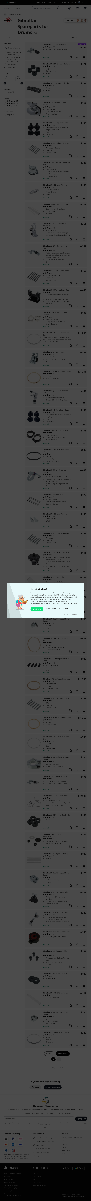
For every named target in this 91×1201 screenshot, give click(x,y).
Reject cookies (51, 608)
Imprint (66, 614)
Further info (63, 608)
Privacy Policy (74, 614)
